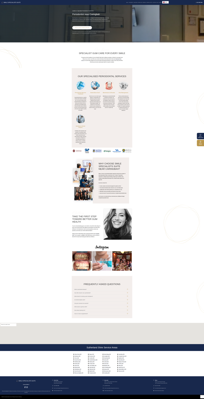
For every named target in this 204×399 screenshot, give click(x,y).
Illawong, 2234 (91, 361)
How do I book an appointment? (81, 313)
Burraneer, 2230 (92, 356)
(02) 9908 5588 (199, 2)
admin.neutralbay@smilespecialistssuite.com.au (61, 388)
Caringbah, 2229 (107, 356)
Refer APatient (200, 144)
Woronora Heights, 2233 (79, 372)
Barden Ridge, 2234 (107, 354)
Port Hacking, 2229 (107, 367)
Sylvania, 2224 (106, 369)
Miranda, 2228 (77, 367)
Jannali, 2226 (106, 361)
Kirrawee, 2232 (92, 363)
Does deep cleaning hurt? (79, 310)
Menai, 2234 (121, 365)
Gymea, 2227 (106, 359)
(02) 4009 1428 (107, 385)
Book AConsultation (200, 137)
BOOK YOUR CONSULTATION (82, 27)
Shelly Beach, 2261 (78, 369)
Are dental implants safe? (79, 299)
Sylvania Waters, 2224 (122, 369)
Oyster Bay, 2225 (92, 367)
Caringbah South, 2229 (122, 356)
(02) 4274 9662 (157, 385)
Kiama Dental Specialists (159, 390)
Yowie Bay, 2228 (106, 372)
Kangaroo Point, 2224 (122, 361)
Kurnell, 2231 (106, 363)
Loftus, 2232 (77, 365)
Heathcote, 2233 (77, 361)
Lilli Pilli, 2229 (121, 363)
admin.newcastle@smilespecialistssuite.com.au (111, 388)
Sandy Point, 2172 (122, 367)
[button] (102, 289)
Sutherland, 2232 (92, 369)
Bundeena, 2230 (77, 356)
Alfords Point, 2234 (78, 354)
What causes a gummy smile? (80, 306)
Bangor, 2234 (91, 354)
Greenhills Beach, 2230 (93, 359)
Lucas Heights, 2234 (92, 365)
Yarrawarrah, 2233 (92, 372)
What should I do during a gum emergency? (83, 296)
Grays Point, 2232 (78, 359)
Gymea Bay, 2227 (121, 359)
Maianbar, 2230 (106, 365)
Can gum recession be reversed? (81, 303)
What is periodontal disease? (80, 289)
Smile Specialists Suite (58, 390)
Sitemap (20, 396)
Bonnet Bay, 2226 (121, 354)
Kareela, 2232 (77, 363)
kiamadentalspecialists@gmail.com (160, 388)
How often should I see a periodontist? (82, 292)
